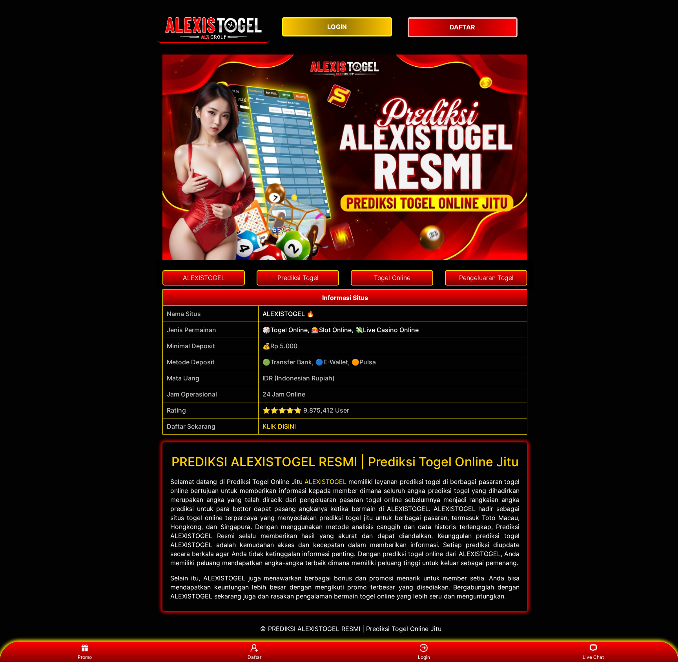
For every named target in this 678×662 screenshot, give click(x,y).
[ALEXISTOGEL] (213, 27)
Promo (85, 657)
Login (424, 657)
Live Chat (593, 657)
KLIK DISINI (279, 426)
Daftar (254, 657)
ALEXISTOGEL (325, 482)
